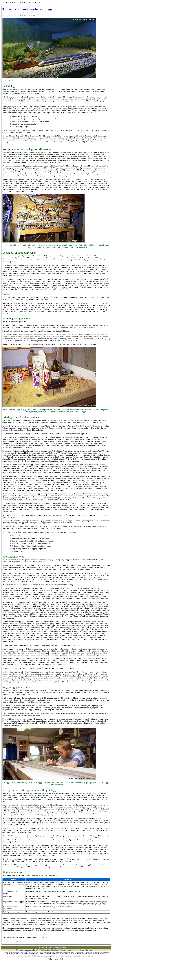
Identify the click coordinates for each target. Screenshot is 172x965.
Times (75, 950)
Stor (91, 950)
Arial (69, 950)
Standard (54, 950)
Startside (19, 950)
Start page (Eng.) (31, 950)
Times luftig (83, 950)
